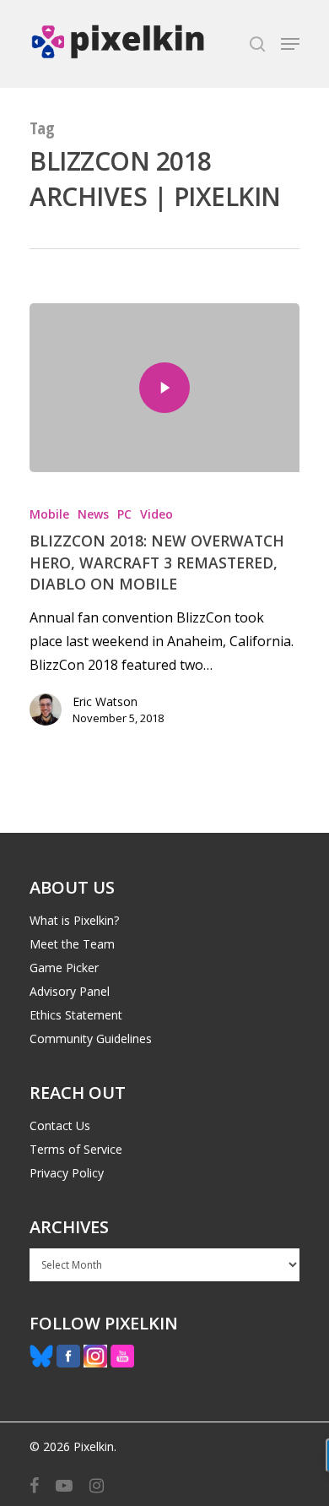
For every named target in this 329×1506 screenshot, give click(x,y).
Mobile (49, 514)
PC (124, 514)
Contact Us (60, 1125)
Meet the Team (72, 944)
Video (156, 514)
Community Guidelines (91, 1038)
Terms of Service (76, 1149)
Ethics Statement (76, 1015)
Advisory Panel (70, 991)
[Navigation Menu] (290, 43)
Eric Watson (105, 701)
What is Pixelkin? (74, 920)
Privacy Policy (67, 1173)
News (93, 514)
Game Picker (64, 968)
